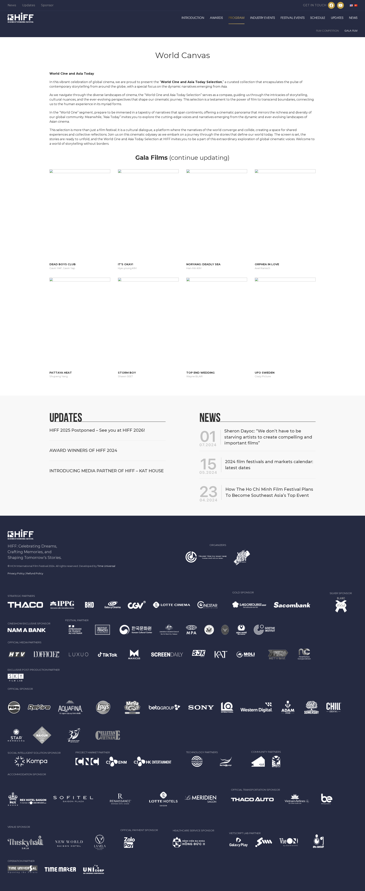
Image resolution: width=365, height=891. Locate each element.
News (12, 5)
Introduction (193, 17)
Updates (28, 5)
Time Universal (106, 565)
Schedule (317, 17)
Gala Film (350, 30)
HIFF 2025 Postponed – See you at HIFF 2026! (97, 430)
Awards (216, 17)
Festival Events (293, 17)
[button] (79, 215)
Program (236, 17)
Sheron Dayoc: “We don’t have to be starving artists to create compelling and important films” (268, 437)
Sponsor (47, 5)
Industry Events (262, 17)
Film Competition (327, 30)
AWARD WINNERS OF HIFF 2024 (83, 450)
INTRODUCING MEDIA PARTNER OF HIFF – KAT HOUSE (106, 470)
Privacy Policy (16, 573)
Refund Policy (34, 573)
